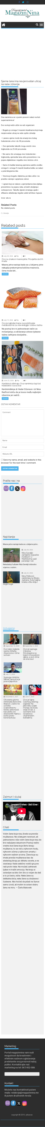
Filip (17, 256)
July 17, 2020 (10, 674)
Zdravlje (6, 213)
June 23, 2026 (9, 380)
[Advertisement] (22, 52)
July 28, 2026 (8, 256)
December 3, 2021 (12, 697)
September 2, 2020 (31, 646)
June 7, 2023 (29, 697)
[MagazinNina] (3, 24)
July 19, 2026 (8, 320)
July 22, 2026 (28, 563)
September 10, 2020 (12, 646)
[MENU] (41, 24)
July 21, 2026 (28, 586)
